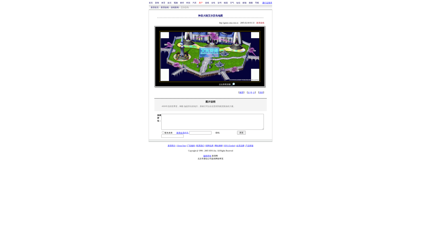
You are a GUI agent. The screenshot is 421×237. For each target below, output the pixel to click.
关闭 (261, 92)
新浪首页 (155, 7)
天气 (232, 3)
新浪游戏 (165, 7)
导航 (257, 3)
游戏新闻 (175, 7)
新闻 (157, 3)
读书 (220, 3)
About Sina (181, 146)
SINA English (229, 146)
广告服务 (191, 146)
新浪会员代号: (182, 133)
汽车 (195, 3)
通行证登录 (267, 3)
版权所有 (207, 156)
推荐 (241, 92)
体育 (163, 3)
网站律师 (219, 146)
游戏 (207, 3)
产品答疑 (249, 146)
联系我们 (200, 146)
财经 (182, 3)
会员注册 (240, 146)
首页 (151, 3)
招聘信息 (209, 146)
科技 (188, 3)
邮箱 (245, 3)
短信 (238, 3)
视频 (176, 3)
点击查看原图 (225, 84)
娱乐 (170, 3)
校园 (226, 3)
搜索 (251, 3)
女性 (213, 3)
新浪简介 (172, 146)
